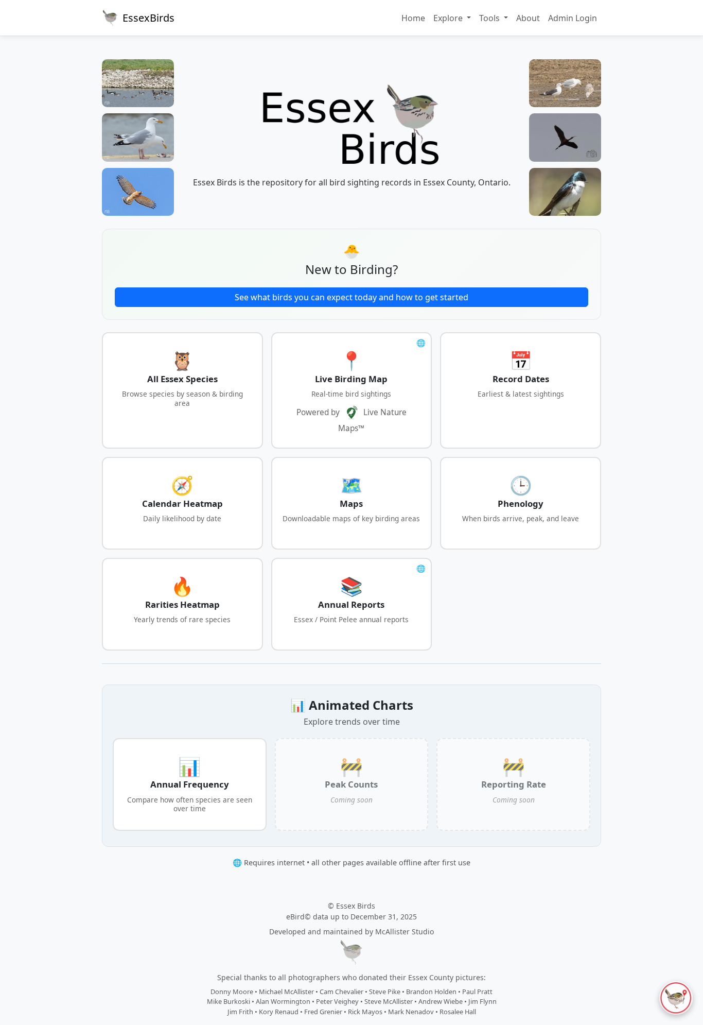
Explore (449, 18)
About (528, 18)
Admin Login (572, 18)
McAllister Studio (404, 931)
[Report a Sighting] (676, 998)
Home (413, 18)
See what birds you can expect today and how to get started (351, 297)
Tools (490, 18)
